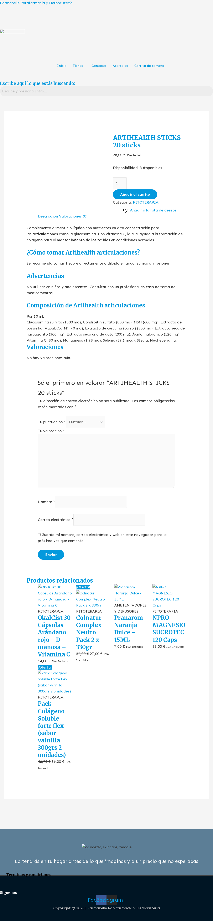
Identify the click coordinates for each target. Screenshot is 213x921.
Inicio (62, 66)
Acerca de (120, 66)
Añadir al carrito (135, 194)
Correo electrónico (55, 519)
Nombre (46, 501)
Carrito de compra (149, 66)
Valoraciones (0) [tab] (73, 216)
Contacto (99, 66)
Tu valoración (51, 431)
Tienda (78, 66)
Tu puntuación (52, 422)
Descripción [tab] (48, 216)
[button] (79, 66)
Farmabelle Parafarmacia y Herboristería (36, 3)
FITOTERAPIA (146, 202)
